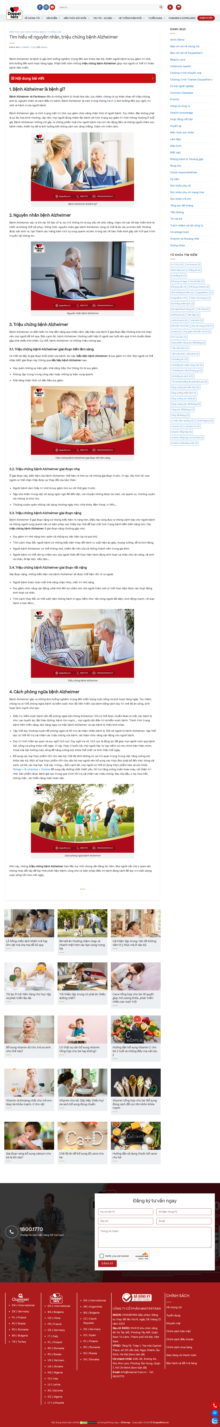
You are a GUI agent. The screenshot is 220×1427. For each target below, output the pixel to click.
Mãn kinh (175, 146)
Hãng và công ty (180, 106)
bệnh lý (111, 101)
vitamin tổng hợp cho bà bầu (187, 437)
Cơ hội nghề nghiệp (182, 86)
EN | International (23, 1305)
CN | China (54, 1318)
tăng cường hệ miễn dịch (185, 387)
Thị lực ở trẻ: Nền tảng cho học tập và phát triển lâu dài (28, 996)
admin (44, 47)
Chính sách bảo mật (178, 1331)
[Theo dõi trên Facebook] (40, 7)
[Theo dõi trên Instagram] (46, 7)
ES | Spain (89, 1335)
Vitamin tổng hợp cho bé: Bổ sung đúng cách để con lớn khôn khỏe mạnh (135, 1104)
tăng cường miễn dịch (183, 392)
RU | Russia (18, 1323)
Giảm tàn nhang (200, 298)
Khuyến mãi (173, 1323)
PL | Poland (19, 1317)
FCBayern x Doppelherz (182, 18)
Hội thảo (203, 309)
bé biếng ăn (178, 275)
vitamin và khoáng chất (184, 443)
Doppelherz (204, 292)
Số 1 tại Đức (179, 337)
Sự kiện (174, 179)
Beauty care (177, 59)
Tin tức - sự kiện (102, 18)
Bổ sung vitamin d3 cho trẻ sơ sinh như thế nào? (28, 1049)
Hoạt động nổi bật (181, 119)
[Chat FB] (214, 1413)
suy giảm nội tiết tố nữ (197, 331)
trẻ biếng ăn (179, 359)
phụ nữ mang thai (202, 325)
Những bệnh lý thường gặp (46, 32)
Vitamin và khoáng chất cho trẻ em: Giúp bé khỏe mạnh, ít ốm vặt (29, 1102)
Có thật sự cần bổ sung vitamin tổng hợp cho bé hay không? (79, 1049)
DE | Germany (20, 1311)
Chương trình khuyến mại (185, 73)
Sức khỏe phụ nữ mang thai (187, 192)
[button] (170, 7)
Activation (193, 264)
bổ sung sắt (178, 286)
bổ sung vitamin (199, 286)
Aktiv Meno (177, 39)
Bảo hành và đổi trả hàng (181, 1363)
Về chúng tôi (32, 18)
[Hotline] (214, 1405)
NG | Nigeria (55, 1372)
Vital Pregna (204, 420)
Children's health (180, 66)
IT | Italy (53, 1336)
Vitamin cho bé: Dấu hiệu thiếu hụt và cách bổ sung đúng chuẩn (81, 1102)
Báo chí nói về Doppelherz (186, 53)
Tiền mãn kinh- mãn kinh (185, 353)
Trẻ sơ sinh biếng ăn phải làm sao (189, 381)
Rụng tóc (175, 165)
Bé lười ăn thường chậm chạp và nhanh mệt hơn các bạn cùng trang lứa (82, 945)
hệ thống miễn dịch (182, 303)
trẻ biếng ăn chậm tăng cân (186, 365)
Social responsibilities (183, 172)
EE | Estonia (55, 1390)
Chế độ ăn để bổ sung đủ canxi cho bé (81, 1155)
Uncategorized (179, 232)
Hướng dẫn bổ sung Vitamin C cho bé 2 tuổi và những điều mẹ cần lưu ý (135, 1051)
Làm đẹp (175, 139)
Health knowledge (181, 112)
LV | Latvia (54, 1384)
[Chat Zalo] (214, 1421)
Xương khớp (177, 245)
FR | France (55, 1324)
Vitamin (176, 426)
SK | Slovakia (91, 1359)
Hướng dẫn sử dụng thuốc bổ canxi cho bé (135, 1155)
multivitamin (179, 320)
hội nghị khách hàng (182, 309)
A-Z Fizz (177, 264)
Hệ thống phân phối (130, 18)
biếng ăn (195, 270)
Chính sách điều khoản (180, 1339)
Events (174, 99)
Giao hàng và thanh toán (181, 1355)
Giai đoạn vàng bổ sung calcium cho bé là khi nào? (28, 1155)
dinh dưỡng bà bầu (182, 292)
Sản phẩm (51, 18)
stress (176, 331)
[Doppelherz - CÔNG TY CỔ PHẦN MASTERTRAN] (18, 13)
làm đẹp (193, 314)
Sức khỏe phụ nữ (180, 185)
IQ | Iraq (53, 1378)
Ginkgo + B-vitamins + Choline (31, 769)
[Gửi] (161, 7)
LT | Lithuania (56, 1402)
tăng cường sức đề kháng (185, 404)
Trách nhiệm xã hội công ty (186, 225)
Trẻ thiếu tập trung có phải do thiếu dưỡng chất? (82, 996)
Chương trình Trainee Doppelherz (191, 79)
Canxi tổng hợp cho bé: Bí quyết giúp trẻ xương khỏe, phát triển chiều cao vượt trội (133, 998)
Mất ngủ (175, 152)
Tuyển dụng (155, 18)
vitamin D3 (193, 426)
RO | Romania (20, 1329)
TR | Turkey (19, 1341)
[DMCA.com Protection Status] (88, 1422)
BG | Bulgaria (20, 1335)
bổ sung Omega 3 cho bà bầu (187, 281)
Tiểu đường (177, 212)
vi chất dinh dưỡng (182, 420)
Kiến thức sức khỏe (75, 18)
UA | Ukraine (55, 1366)
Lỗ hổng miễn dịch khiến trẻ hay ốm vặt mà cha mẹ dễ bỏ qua (26, 943)
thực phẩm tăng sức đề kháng (188, 342)
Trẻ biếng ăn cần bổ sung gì (186, 370)
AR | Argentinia (92, 1306)
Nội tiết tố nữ (179, 325)
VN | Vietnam (56, 1360)
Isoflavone (178, 314)
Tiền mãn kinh (179, 348)
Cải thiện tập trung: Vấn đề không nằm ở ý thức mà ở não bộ (134, 943)
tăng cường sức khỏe (183, 398)
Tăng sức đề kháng (181, 205)
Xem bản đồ (136, 1354)
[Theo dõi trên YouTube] (52, 7)
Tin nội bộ (176, 219)
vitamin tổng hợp (181, 431)
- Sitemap (125, 1422)
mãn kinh (197, 320)
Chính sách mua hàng (179, 1347)
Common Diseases (181, 93)
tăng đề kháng (180, 415)
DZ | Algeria (55, 1396)
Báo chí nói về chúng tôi (184, 46)
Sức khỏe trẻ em (180, 199)
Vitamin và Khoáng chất (184, 238)
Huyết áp (176, 126)
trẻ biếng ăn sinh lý (182, 376)
